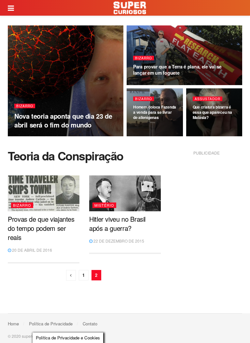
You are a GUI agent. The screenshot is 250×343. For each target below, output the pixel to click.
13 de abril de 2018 (35, 136)
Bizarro (24, 106)
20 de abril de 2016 (31, 250)
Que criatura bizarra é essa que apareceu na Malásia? (212, 112)
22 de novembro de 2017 (158, 84)
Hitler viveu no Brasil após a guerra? (117, 223)
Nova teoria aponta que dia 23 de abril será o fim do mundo (63, 120)
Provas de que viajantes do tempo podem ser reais (41, 228)
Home (13, 324)
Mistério (104, 205)
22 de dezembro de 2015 (118, 241)
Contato (90, 324)
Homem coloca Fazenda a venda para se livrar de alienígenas (154, 112)
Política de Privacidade (51, 324)
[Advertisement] (210, 190)
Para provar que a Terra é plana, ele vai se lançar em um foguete (177, 69)
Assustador (207, 99)
